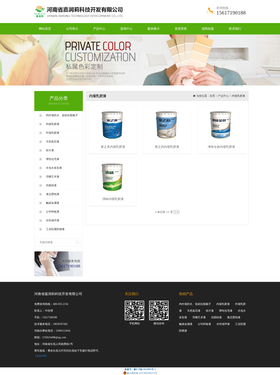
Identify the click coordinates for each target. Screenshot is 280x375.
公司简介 (72, 28)
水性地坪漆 (52, 220)
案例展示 (153, 28)
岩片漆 (50, 150)
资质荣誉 (181, 28)
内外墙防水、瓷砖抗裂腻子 (62, 115)
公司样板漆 (52, 211)
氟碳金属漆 (52, 202)
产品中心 (99, 28)
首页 (212, 95)
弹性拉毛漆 (52, 159)
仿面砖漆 (51, 185)
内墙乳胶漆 (52, 124)
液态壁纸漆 (52, 194)
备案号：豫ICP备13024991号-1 (140, 369)
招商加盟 (208, 28)
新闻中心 (126, 28)
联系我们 (235, 28)
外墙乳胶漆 (52, 132)
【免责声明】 (41, 356)
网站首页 (45, 28)
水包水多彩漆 (54, 167)
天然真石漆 (52, 141)
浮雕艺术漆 (52, 176)
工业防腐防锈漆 (55, 229)
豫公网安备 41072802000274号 (142, 373)
